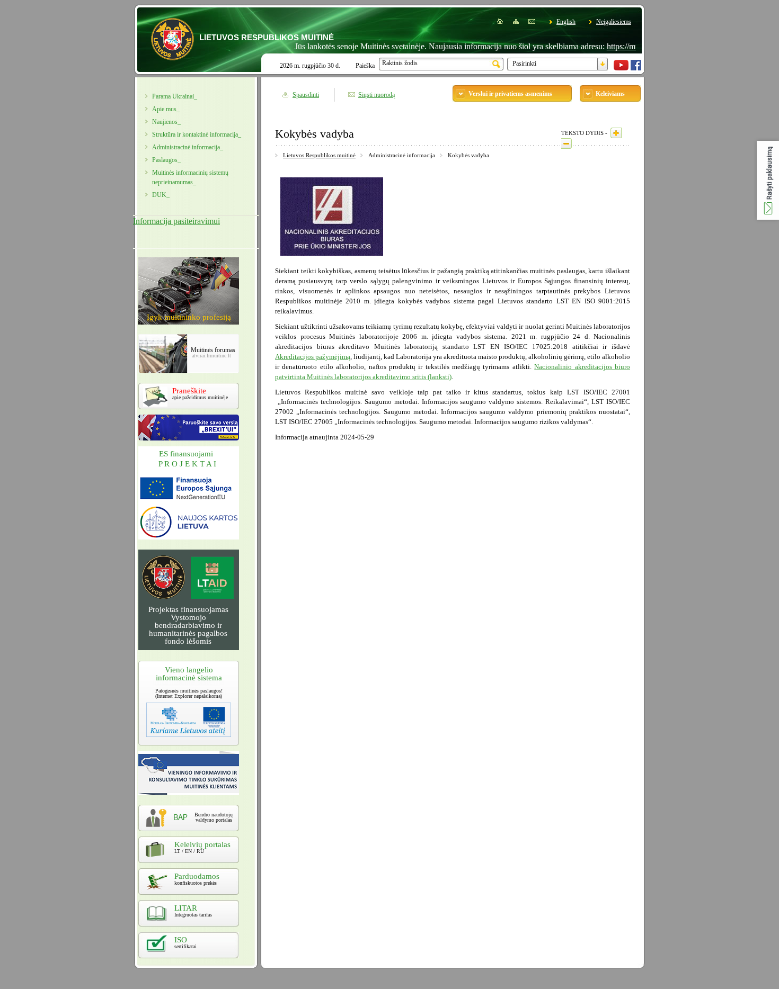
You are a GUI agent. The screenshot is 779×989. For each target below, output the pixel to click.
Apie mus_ (166, 109)
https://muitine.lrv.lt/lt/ (623, 46)
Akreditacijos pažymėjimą (312, 357)
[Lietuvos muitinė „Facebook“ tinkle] (636, 68)
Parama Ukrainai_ (174, 96)
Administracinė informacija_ (187, 147)
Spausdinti (306, 94)
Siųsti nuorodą (376, 94)
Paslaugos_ (166, 160)
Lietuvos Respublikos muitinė (319, 155)
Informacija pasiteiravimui (176, 221)
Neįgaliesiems (613, 21)
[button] (768, 180)
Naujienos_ (166, 121)
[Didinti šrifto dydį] (616, 133)
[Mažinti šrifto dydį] (566, 143)
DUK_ (161, 195)
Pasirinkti (524, 63)
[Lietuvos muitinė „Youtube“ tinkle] (621, 68)
